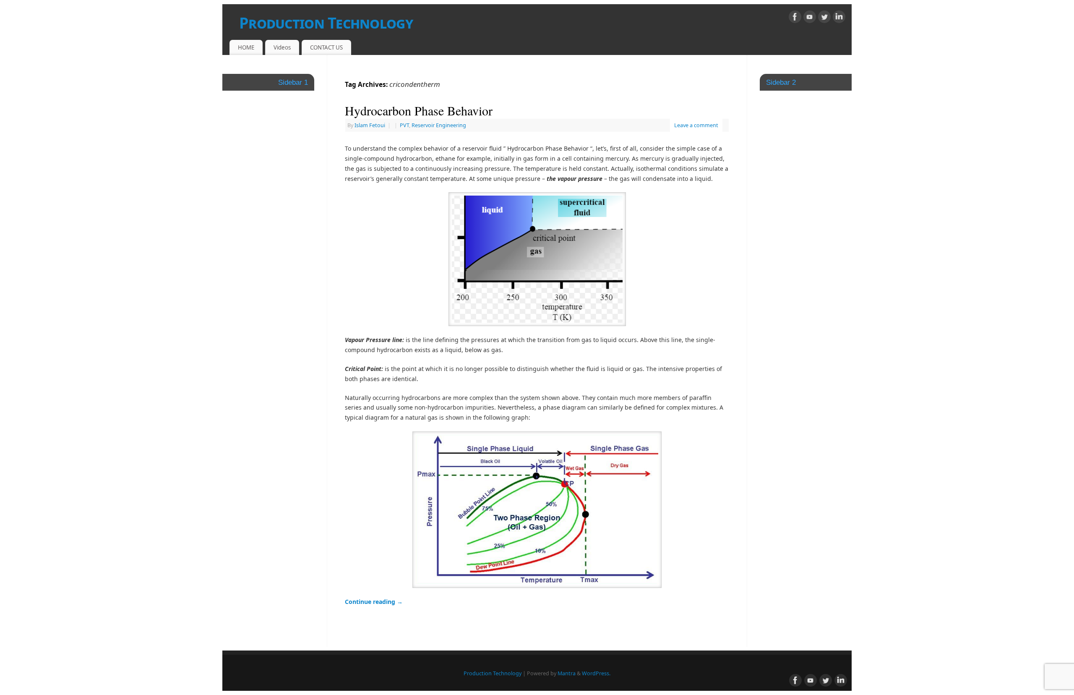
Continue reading (374, 602)
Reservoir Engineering (439, 125)
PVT (404, 125)
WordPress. (596, 673)
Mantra (567, 673)
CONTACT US (326, 47)
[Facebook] (795, 18)
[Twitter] (824, 18)
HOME (246, 47)
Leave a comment (696, 125)
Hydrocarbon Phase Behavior (419, 110)
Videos (282, 47)
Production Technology (326, 23)
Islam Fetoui (370, 125)
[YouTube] (809, 18)
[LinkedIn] (839, 18)
